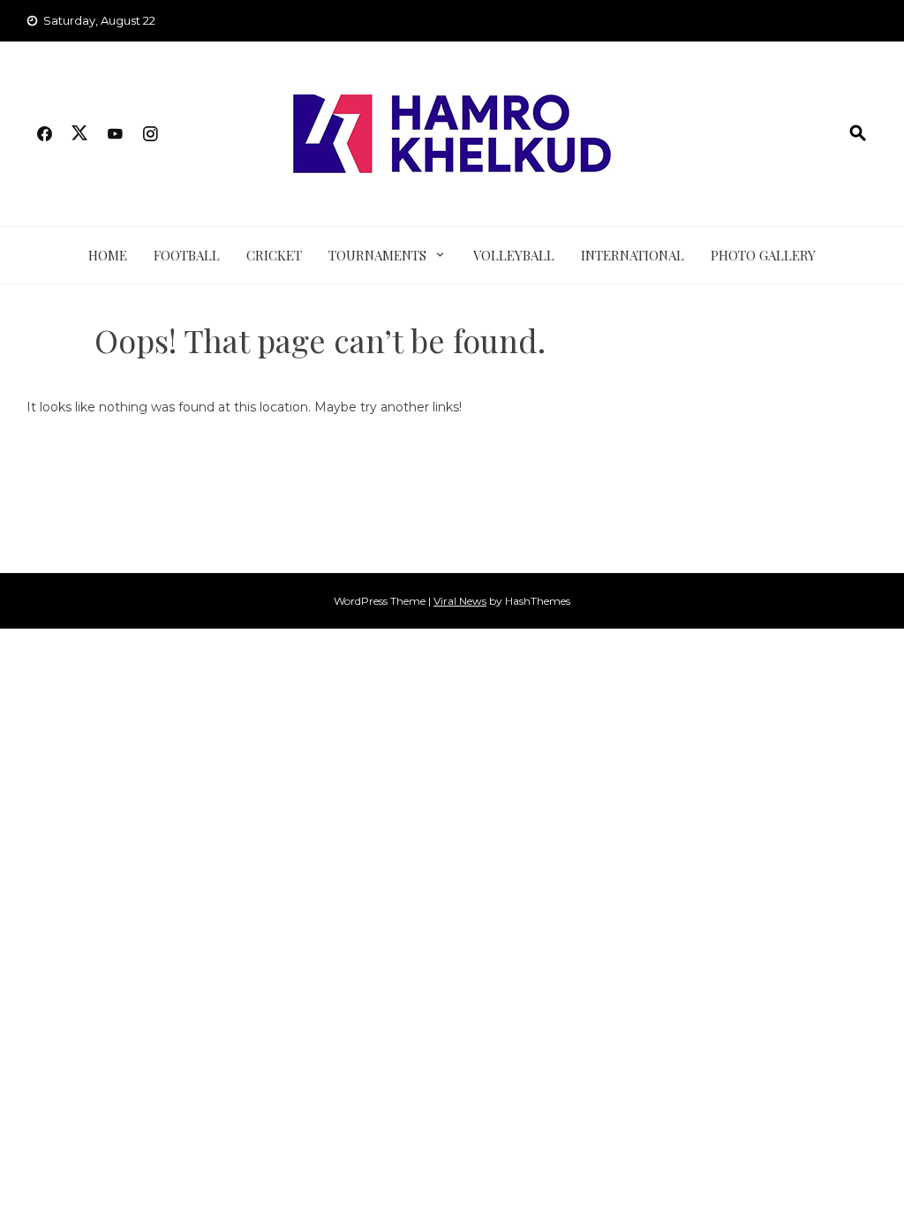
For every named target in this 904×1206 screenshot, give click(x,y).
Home (107, 255)
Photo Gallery (763, 255)
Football (187, 255)
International (632, 255)
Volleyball (513, 255)
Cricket (274, 255)
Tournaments (377, 255)
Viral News (459, 600)
